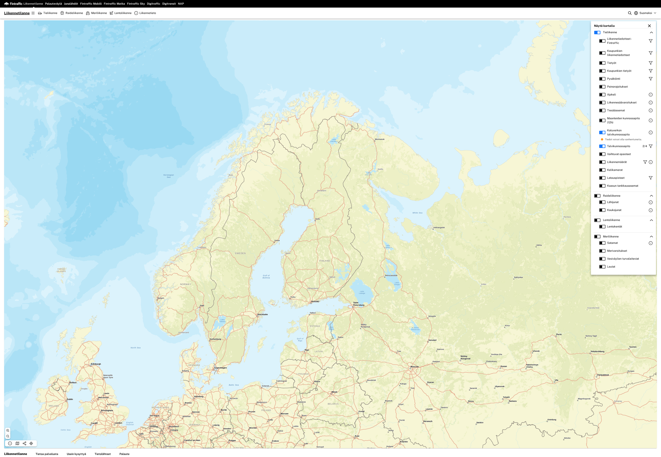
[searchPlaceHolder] (630, 13)
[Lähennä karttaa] (7, 430)
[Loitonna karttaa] (7, 436)
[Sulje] (648, 25)
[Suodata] (651, 41)
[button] (623, 32)
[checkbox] (598, 32)
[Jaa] (24, 443)
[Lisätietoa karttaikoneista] (651, 95)
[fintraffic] (13, 4)
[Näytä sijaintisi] (31, 443)
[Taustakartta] (17, 443)
